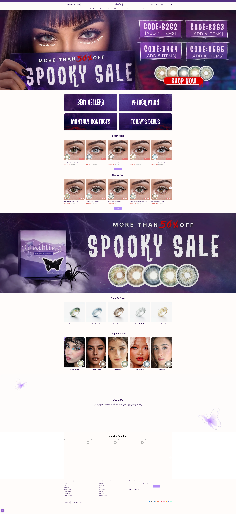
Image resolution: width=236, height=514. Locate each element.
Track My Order (101, 485)
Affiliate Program (67, 493)
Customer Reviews (67, 491)
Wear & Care (66, 487)
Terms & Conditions (67, 489)
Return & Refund (102, 489)
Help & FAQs (101, 487)
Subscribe (156, 486)
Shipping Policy (101, 491)
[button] (170, 457)
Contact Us (101, 483)
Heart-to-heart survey (68, 495)
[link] (100, 8)
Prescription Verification (103, 495)
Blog (65, 485)
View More (118, 168)
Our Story (65, 483)
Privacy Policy (101, 493)
